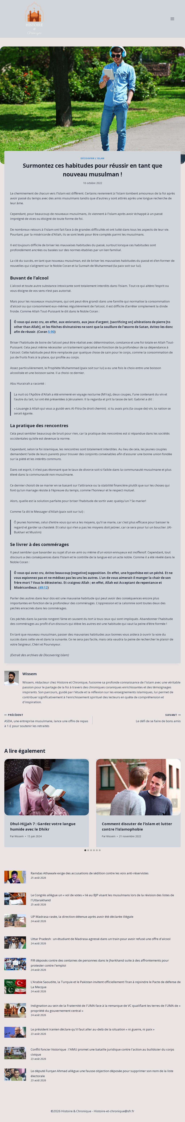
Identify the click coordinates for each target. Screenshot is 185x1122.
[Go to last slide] (10, 803)
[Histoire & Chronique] (34, 19)
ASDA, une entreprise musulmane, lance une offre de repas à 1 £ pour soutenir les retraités (46, 720)
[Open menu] (172, 19)
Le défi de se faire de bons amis (158, 718)
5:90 (51, 332)
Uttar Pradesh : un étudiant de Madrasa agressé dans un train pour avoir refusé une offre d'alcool (101, 939)
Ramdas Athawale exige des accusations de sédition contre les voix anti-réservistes (90, 873)
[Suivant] (174, 803)
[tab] (85, 850)
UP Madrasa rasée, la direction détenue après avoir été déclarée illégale (82, 916)
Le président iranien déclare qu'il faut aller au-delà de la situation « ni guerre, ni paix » (92, 1029)
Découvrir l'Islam (92, 158)
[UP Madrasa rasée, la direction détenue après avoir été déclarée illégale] (15, 920)
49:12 (43, 587)
